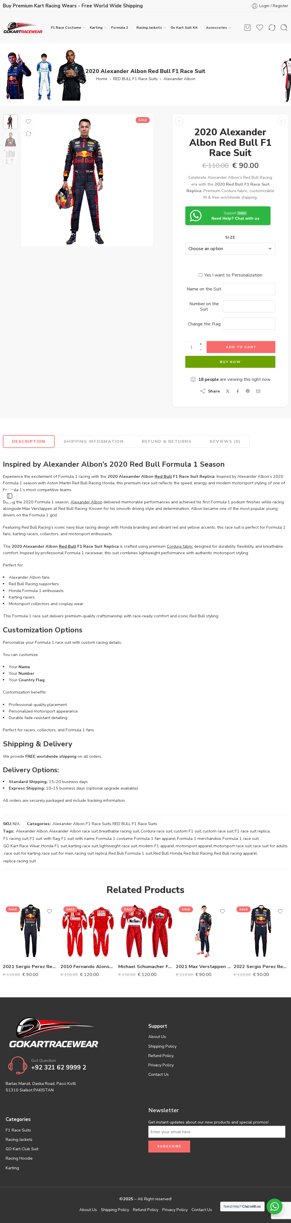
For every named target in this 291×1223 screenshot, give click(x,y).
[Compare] (28, 133)
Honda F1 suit (54, 846)
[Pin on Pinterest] (248, 391)
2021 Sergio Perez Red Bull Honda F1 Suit (30, 966)
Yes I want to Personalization (233, 275)
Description (28, 441)
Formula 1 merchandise (199, 838)
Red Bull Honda (167, 853)
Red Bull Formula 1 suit (130, 853)
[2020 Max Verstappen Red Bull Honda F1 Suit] (281, 121)
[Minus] (201, 350)
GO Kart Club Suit (22, 1149)
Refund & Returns (167, 441)
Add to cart (241, 347)
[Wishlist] (28, 121)
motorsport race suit (232, 846)
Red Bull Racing (198, 853)
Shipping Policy (162, 1046)
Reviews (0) (225, 441)
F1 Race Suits (98, 824)
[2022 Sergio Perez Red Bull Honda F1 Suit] (261, 931)
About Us (157, 1036)
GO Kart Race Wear (21, 846)
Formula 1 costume (114, 838)
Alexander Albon (179, 79)
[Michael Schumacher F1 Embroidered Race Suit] (145, 931)
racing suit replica (91, 853)
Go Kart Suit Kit (184, 27)
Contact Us (158, 1074)
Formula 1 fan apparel (155, 838)
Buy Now (230, 362)
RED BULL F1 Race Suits (135, 79)
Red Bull (163, 476)
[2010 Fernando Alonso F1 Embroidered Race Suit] (88, 931)
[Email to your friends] (258, 391)
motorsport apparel (194, 846)
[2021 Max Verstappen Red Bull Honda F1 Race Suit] (203, 931)
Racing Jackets (149, 27)
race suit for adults (270, 846)
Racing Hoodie (19, 1158)
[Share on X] (228, 391)
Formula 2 (119, 27)
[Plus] (201, 344)
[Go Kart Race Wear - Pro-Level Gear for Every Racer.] (23, 27)
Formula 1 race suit (241, 838)
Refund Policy (161, 1055)
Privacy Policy (161, 1065)
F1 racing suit (15, 838)
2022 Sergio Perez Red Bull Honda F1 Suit (261, 966)
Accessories (216, 27)
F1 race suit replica (252, 831)
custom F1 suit (187, 831)
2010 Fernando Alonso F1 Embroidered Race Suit (88, 966)
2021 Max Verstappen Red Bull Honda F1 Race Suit (203, 966)
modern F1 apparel (156, 846)
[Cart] (247, 28)
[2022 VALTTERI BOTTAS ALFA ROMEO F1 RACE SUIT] (10, 121)
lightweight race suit (118, 846)
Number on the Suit (204, 306)
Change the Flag (204, 324)
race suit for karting (22, 853)
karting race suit (83, 846)
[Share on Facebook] (238, 391)
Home (101, 79)
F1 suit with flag (45, 838)
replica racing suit (19, 861)
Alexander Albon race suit (73, 831)
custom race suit (218, 831)
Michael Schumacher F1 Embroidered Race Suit (145, 966)
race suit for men (57, 853)
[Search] (284, 28)
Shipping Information (94, 441)
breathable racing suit (119, 831)
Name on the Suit (204, 289)
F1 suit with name (78, 838)
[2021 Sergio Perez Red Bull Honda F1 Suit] (179, 121)
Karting (96, 27)
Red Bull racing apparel (235, 853)
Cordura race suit (156, 831)
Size (230, 237)
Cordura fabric (180, 546)
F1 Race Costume (66, 27)
